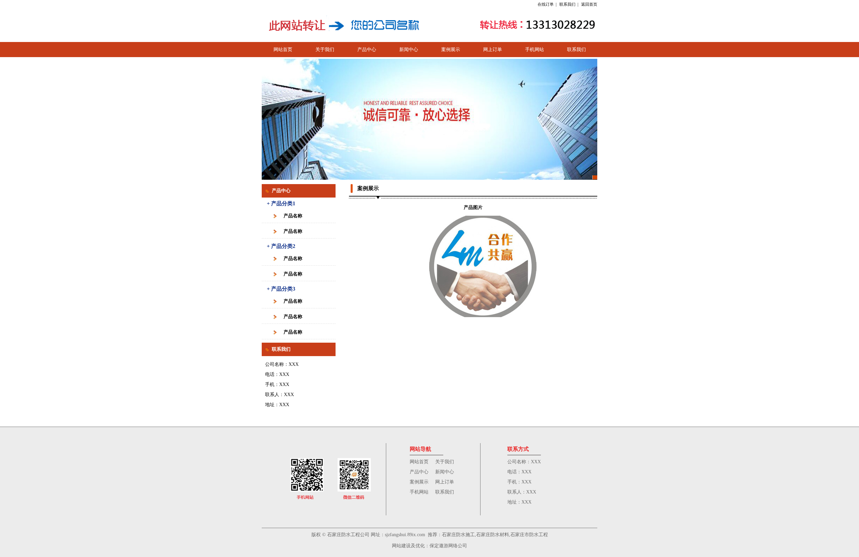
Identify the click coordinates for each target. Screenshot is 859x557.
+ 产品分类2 (281, 246)
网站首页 (282, 49)
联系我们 (567, 4)
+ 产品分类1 (281, 203)
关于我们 (324, 49)
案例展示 (450, 49)
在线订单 (546, 4)
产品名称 (293, 215)
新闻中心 (408, 49)
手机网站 (534, 49)
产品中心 (366, 49)
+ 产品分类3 (281, 289)
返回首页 (589, 4)
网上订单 (492, 49)
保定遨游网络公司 (448, 545)
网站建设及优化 (408, 545)
